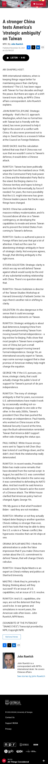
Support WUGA (11, 723)
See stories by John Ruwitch (31, 676)
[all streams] (44, 760)
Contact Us (10, 717)
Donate (39, 4)
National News (11, 637)
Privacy (8, 729)
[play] (4, 760)
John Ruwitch (17, 44)
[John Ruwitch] (9, 661)
